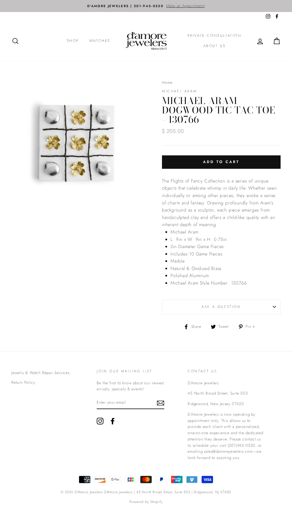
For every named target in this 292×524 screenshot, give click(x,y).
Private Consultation (215, 35)
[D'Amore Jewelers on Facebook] (112, 421)
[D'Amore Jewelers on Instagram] (100, 421)
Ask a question (221, 306)
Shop (73, 40)
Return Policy (23, 382)
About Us (214, 45)
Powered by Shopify (145, 501)
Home (167, 82)
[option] (146, 6)
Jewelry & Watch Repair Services (40, 372)
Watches (99, 40)
